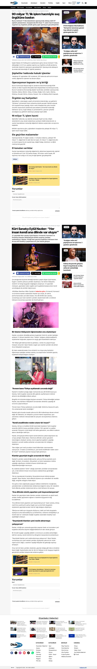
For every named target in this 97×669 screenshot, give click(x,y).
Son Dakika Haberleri (80, 652)
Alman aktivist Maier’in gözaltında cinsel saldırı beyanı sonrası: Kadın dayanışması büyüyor (79, 284)
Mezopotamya (53, 650)
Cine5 (77, 654)
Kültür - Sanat (21, 225)
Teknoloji (38, 654)
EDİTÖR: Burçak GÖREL (32, 276)
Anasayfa (13, 7)
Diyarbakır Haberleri (41, 646)
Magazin (38, 658)
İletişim (49, 7)
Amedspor (51, 648)
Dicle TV (14, 11)
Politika (38, 652)
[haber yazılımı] (83, 667)
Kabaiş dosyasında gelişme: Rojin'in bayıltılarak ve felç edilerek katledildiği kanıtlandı (79, 62)
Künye (44, 7)
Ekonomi (38, 656)
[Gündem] (74, 17)
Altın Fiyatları (65, 652)
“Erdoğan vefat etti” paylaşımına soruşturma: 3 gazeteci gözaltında (72, 53)
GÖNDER (57, 211)
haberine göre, (41, 291)
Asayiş (19, 11)
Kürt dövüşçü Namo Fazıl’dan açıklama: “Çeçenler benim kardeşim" (79, 70)
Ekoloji (50, 661)
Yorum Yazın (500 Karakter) (19, 197)
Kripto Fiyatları (65, 654)
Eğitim (50, 656)
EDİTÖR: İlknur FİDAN (31, 60)
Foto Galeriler (29, 7)
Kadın (50, 658)
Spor (50, 646)
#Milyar (15, 159)
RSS (13, 667)
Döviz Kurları (64, 650)
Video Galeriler (37, 7)
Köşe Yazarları (20, 7)
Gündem (38, 650)
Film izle (38, 661)
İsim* (13, 191)
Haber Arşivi (77, 650)
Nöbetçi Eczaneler (66, 656)
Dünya (50, 652)
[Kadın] (74, 254)
